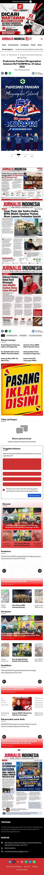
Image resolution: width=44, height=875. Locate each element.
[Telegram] (30, 861)
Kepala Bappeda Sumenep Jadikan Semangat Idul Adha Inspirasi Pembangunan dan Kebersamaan (10, 346)
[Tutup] (30, 1)
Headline (24, 335)
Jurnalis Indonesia (36, 335)
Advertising (23, 58)
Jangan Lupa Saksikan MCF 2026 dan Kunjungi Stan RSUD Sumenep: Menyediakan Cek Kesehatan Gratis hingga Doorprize (21, 580)
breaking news (12, 335)
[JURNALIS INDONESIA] (16, 38)
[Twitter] (6, 73)
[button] (41, 38)
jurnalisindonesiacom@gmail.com (16, 851)
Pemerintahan (8, 738)
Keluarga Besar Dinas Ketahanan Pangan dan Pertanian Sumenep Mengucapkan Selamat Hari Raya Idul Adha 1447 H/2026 (32, 353)
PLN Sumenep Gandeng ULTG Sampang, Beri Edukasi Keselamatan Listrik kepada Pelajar (21, 742)
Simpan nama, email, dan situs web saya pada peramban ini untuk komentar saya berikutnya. (22, 490)
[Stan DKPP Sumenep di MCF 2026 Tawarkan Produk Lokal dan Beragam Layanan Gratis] (22, 518)
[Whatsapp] (10, 73)
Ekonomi (23, 522)
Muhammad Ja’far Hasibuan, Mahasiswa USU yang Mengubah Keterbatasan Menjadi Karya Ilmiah (20, 688)
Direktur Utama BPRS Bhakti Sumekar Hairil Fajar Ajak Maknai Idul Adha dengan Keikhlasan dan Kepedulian (32, 346)
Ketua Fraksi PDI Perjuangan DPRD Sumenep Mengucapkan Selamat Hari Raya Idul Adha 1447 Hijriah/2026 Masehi (32, 359)
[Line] (26, 861)
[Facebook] (2, 73)
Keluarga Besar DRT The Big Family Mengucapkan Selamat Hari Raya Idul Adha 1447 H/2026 (10, 359)
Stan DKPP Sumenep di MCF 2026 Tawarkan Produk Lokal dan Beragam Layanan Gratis (22, 526)
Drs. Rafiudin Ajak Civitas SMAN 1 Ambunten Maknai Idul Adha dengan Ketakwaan (10, 353)
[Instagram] (22, 861)
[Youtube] (17, 861)
